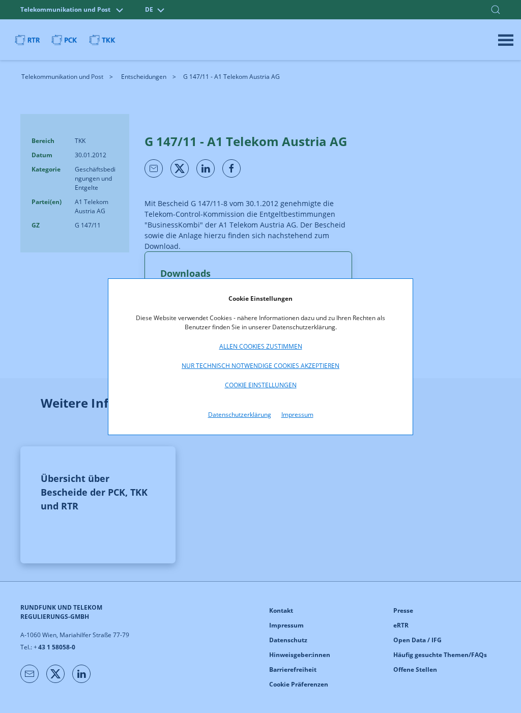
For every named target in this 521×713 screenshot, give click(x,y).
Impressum (297, 414)
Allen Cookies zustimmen (260, 346)
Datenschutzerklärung (239, 414)
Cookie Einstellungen (261, 385)
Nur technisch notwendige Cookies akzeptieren (260, 365)
